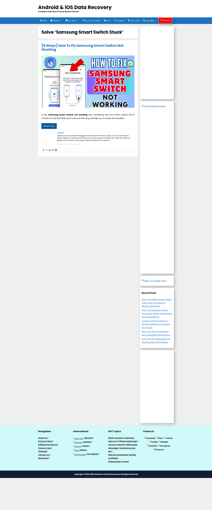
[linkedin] (163, 442)
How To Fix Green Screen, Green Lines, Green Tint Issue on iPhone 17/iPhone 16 (157, 303)
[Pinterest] (56, 150)
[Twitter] (47, 150)
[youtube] (152, 445)
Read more (49, 126)
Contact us (43, 455)
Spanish (87, 442)
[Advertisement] (157, 62)
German (88, 438)
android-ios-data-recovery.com (69, 144)
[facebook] (150, 438)
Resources (43, 458)
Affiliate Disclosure (47, 444)
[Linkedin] (50, 150)
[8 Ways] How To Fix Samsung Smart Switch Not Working (82, 47)
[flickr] (159, 438)
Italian (83, 450)
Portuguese (92, 454)
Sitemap (42, 451)
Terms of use (44, 448)
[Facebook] (44, 150)
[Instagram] (53, 150)
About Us (42, 438)
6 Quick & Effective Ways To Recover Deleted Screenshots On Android (156, 324)
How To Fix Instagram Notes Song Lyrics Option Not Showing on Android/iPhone (157, 313)
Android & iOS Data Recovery (75, 7)
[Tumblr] (153, 442)
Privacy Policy (45, 441)
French (85, 446)
